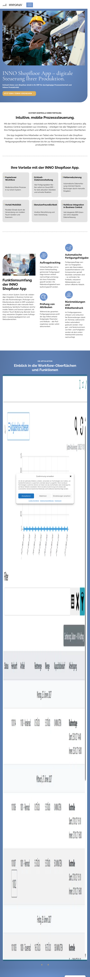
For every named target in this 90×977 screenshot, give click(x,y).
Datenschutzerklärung (47, 501)
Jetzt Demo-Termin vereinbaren (18, 93)
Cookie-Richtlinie (34, 501)
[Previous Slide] (42, 965)
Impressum (58, 501)
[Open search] (83, 5)
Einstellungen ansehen (61, 496)
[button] (70, 476)
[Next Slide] (48, 965)
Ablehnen (43, 496)
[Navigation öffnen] (29, 5)
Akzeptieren (26, 496)
